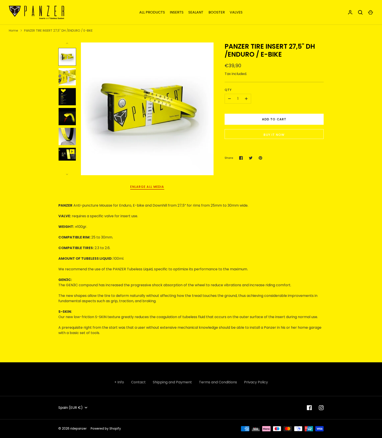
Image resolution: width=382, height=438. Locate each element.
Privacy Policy (256, 382)
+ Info (119, 382)
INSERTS (176, 12)
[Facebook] (309, 408)
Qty (228, 90)
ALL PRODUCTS (152, 12)
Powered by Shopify (106, 428)
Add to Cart (274, 119)
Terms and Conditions (218, 382)
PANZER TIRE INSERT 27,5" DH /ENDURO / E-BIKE (58, 30)
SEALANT (195, 12)
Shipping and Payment (172, 382)
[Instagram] (321, 408)
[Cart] (370, 12)
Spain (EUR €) (70, 407)
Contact (138, 382)
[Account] (350, 12)
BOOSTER (216, 12)
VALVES (236, 12)
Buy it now (274, 135)
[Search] (360, 12)
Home (13, 30)
